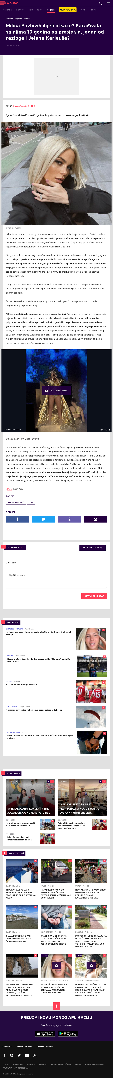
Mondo (7, 1046)
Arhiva (78, 1064)
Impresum (31, 1064)
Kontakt (43, 1064)
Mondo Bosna (45, 1046)
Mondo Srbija (24, 1046)
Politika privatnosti (94, 1064)
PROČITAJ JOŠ (16, 853)
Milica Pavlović (16, 502)
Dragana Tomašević (21, 106)
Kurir (9, 489)
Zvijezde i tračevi (22, 19)
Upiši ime (11, 562)
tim (31, 502)
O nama (6, 1064)
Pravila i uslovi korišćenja (15, 1068)
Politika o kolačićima (61, 1064)
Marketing (18, 1064)
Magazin (9, 19)
